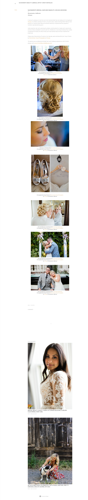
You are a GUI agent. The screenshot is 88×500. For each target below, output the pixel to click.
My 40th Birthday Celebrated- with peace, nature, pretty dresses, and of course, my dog (48, 486)
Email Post (32, 305)
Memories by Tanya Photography (37, 38)
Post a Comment (34, 413)
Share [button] (16, 10)
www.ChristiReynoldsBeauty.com (43, 43)
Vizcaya (29, 21)
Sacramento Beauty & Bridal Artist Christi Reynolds (35, 2)
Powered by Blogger (44, 496)
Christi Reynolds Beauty (57, 72)
